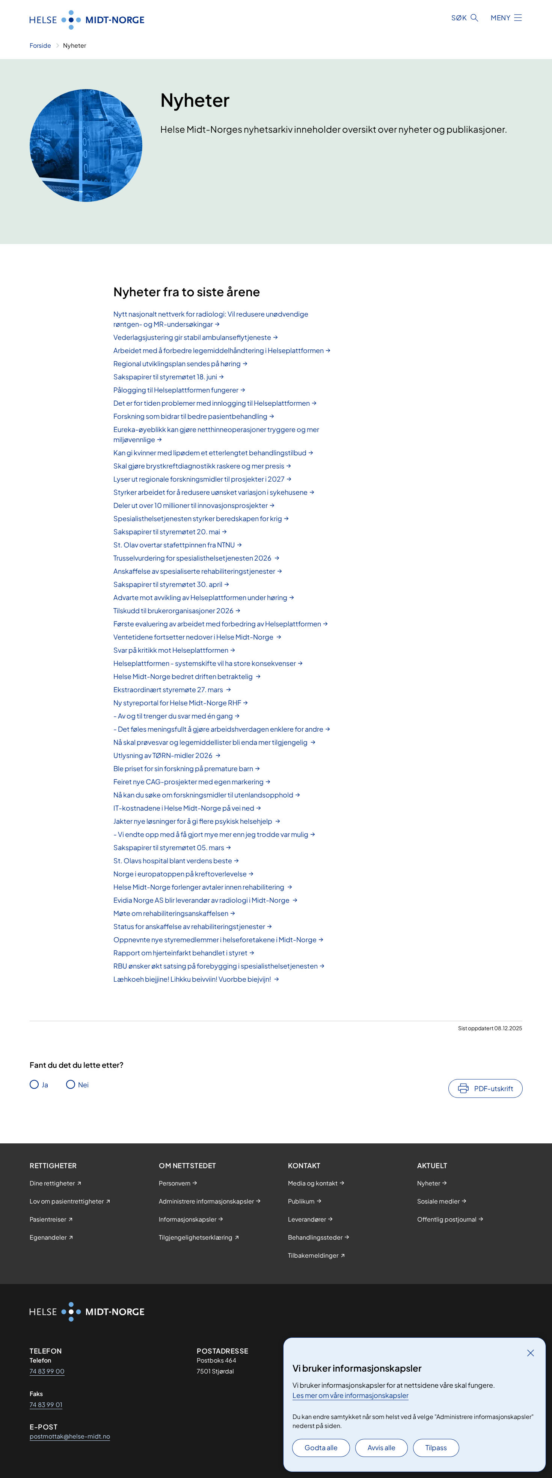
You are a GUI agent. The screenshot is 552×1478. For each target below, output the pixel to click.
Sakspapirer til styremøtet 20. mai (166, 531)
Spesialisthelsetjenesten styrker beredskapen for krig (197, 518)
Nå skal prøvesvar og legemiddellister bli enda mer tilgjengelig (211, 742)
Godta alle (321, 1447)
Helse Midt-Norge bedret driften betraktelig (183, 676)
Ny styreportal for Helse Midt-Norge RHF (177, 702)
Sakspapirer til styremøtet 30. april (167, 584)
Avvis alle (381, 1447)
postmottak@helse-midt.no (70, 1436)
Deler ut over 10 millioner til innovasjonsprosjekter (190, 505)
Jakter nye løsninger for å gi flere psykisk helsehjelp (193, 821)
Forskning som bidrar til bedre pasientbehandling (190, 416)
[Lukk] (531, 1353)
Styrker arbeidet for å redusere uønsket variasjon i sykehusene (210, 492)
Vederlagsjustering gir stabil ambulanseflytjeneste (192, 337)
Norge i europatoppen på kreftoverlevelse (180, 873)
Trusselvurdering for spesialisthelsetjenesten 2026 (193, 557)
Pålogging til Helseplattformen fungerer (175, 389)
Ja (45, 1084)
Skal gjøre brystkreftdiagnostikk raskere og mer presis (198, 465)
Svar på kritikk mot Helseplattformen (170, 650)
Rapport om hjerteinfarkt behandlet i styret (180, 952)
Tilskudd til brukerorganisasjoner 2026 (173, 610)
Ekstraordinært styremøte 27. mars (168, 689)
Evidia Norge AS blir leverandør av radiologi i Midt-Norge (202, 900)
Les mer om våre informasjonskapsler (351, 1395)
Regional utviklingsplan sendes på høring (177, 363)
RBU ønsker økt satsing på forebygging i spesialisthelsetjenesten (215, 965)
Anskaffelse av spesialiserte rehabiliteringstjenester (194, 571)
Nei (83, 1084)
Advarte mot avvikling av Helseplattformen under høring (200, 597)
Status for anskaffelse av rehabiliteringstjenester (189, 926)
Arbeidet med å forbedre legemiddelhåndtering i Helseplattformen (218, 350)
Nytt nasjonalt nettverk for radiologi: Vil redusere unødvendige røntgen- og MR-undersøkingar (210, 318)
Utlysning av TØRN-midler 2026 (163, 755)
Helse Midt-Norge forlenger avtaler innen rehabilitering (199, 886)
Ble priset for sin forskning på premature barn (183, 768)
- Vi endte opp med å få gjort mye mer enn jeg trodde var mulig (210, 834)
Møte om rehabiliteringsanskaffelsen (170, 913)
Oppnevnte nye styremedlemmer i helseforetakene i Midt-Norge (215, 939)
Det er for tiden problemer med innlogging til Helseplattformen (211, 403)
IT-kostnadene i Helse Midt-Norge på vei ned (183, 807)
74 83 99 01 (46, 1404)
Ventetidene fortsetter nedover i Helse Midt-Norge (193, 636)
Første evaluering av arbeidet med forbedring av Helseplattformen (217, 623)
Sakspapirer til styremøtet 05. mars (168, 847)
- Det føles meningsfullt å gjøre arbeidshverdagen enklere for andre (218, 729)
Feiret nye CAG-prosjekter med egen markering (188, 781)
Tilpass (436, 1447)
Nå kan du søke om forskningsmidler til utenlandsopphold (203, 794)
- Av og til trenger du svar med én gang (173, 715)
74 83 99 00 (47, 1371)
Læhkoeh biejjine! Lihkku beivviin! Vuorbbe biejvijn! (192, 979)
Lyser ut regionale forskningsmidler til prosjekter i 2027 (199, 478)
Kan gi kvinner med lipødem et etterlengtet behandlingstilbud (209, 452)
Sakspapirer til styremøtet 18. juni (165, 376)
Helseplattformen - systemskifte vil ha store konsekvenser (204, 663)
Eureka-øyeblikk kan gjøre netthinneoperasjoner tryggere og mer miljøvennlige (216, 434)
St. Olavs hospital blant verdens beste (172, 860)
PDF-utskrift (493, 1088)
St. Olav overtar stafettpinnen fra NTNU (174, 544)
